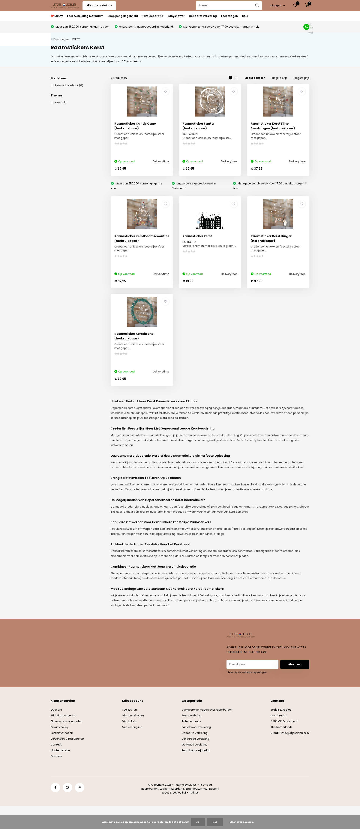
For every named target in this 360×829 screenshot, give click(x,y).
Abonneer (295, 664)
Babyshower (175, 16)
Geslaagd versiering (194, 744)
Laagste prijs (279, 78)
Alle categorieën (97, 5)
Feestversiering (191, 715)
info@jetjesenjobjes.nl (295, 733)
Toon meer (131, 61)
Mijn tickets (129, 721)
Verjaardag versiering (195, 739)
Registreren (129, 710)
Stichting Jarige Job (63, 715)
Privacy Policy (59, 727)
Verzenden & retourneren (67, 739)
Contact (56, 744)
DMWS (192, 785)
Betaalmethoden (62, 733)
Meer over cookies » (242, 822)
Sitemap (56, 756)
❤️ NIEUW (57, 16)
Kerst (61, 102)
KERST (76, 39)
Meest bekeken (254, 78)
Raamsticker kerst (197, 236)
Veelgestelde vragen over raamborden (207, 710)
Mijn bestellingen (133, 715)
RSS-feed (206, 785)
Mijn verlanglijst (132, 727)
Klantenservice (60, 750)
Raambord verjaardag (196, 750)
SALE (245, 16)
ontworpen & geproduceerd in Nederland (145, 27)
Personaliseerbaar (69, 85)
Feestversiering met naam (85, 16)
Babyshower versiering (196, 727)
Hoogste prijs (301, 78)
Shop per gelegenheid (123, 16)
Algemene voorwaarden (66, 721)
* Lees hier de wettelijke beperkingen (246, 672)
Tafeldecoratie (152, 16)
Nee (214, 822)
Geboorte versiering (203, 16)
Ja (197, 822)
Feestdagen (229, 16)
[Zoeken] (257, 5)
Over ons (56, 710)
